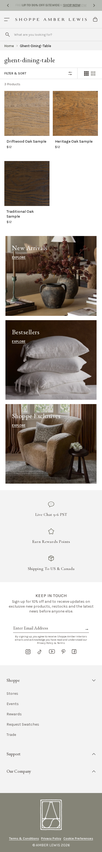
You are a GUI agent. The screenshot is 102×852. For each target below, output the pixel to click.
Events (13, 704)
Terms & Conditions (24, 838)
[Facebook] (74, 651)
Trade (11, 735)
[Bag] (95, 19)
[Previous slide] (8, 5)
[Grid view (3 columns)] (93, 73)
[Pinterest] (63, 651)
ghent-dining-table (35, 46)
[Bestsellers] (51, 360)
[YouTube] (52, 651)
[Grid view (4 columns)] (86, 73)
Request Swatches (23, 724)
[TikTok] (39, 651)
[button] (51, 680)
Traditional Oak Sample (20, 213)
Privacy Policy (51, 838)
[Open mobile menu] (7, 19)
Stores (12, 694)
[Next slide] (94, 5)
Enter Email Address (30, 622)
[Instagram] (28, 651)
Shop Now (71, 5)
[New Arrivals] (51, 276)
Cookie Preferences (78, 838)
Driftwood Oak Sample (26, 141)
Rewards (14, 714)
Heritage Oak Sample (73, 141)
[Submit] (7, 34)
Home (9, 46)
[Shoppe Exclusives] (51, 444)
